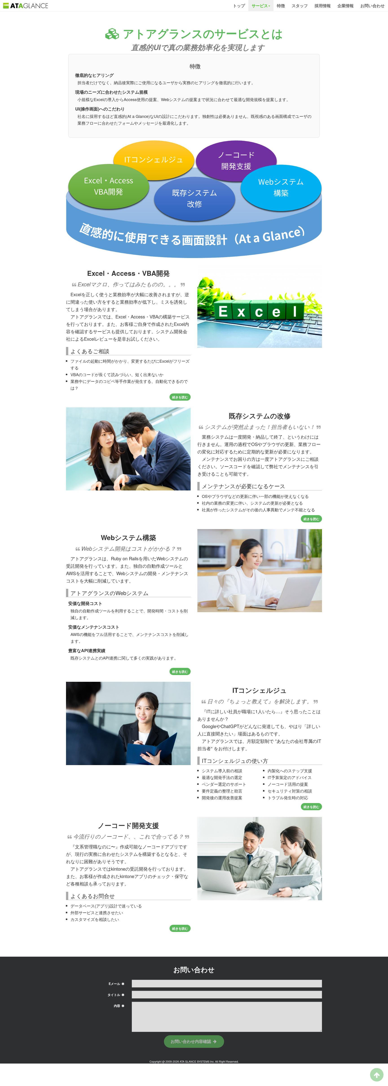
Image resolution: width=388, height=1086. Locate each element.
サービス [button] (260, 6)
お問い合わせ (372, 6)
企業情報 (345, 6)
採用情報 (323, 6)
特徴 (281, 6)
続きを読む (180, 397)
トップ (239, 6)
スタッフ (300, 6)
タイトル (114, 994)
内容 (117, 1005)
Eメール (115, 983)
